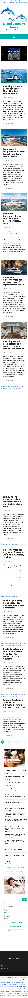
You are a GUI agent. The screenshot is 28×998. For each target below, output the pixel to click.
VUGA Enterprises (12, 870)
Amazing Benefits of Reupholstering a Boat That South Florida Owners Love (13, 345)
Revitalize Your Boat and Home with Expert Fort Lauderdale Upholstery (15, 854)
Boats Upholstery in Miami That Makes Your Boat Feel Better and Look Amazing (13, 654)
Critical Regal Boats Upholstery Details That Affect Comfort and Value (14, 842)
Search (6, 897)
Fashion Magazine (18, 979)
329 (17, 742)
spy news (6, 912)
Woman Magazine (16, 992)
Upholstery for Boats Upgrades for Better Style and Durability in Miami (13, 553)
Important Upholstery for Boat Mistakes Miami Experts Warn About (13, 281)
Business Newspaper (12, 977)
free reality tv (5, 968)
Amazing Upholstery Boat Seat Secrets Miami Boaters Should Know (14, 90)
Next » (23, 742)
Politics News (11, 995)
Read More (9, 123)
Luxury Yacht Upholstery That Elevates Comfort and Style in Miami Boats (12, 501)
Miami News (11, 58)
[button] (2, 53)
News (3, 997)
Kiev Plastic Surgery (21, 3)
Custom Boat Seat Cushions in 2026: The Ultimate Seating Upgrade (15, 848)
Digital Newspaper (18, 990)
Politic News (19, 982)
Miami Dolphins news (14, 25)
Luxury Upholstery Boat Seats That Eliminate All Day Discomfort (15, 835)
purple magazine (8, 906)
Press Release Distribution (13, 1)
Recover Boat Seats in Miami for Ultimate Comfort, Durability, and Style (14, 704)
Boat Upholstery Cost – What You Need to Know (16, 860)
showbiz (6, 918)
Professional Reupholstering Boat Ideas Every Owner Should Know (14, 153)
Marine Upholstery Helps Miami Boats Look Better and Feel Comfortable (13, 604)
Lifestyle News (11, 982)
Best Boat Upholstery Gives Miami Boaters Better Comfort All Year (12, 218)
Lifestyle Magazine (9, 3)
